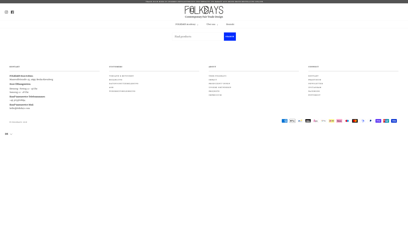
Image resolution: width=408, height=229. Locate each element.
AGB (111, 87)
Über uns (211, 24)
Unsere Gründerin (220, 87)
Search (230, 36)
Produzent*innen (219, 84)
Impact (213, 80)
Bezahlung (116, 80)
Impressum (215, 95)
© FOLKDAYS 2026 (18, 122)
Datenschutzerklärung (124, 84)
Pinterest (314, 95)
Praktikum (314, 80)
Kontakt (230, 24)
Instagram (314, 87)
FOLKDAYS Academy (185, 24)
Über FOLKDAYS (218, 76)
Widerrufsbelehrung (122, 91)
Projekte (214, 91)
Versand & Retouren (121, 76)
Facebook (314, 91)
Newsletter (315, 84)
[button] (8, 133)
